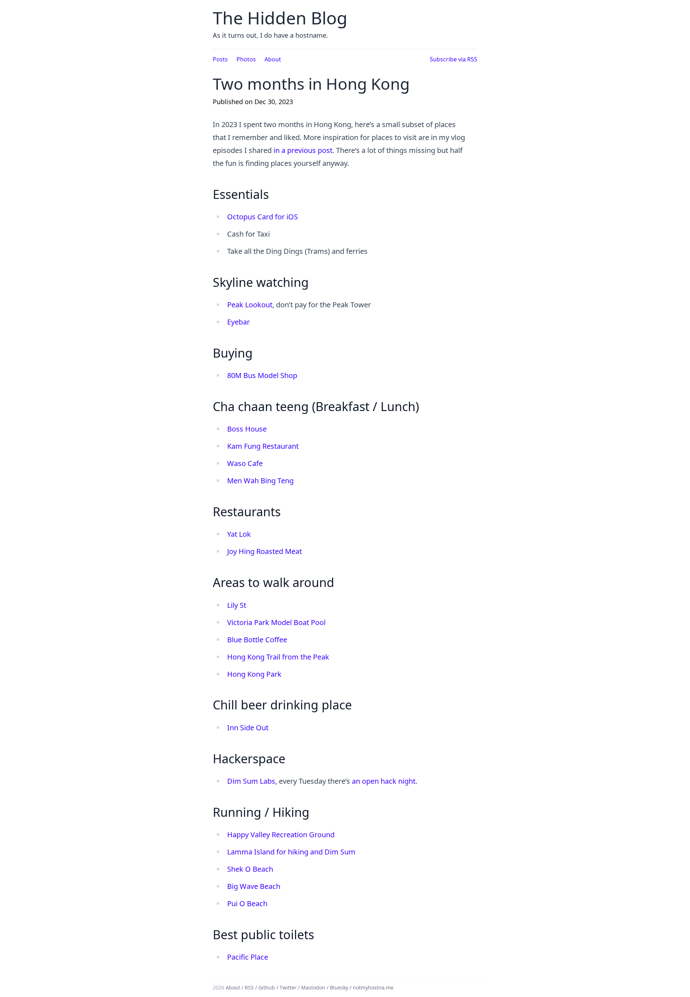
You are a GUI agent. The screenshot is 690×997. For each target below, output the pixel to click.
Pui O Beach (247, 903)
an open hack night (383, 781)
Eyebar (238, 322)
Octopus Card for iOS (262, 217)
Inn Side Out (247, 727)
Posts (220, 59)
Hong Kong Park (254, 674)
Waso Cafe (245, 463)
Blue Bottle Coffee (257, 639)
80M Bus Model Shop (262, 375)
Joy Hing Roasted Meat (264, 551)
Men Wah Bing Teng (260, 480)
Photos (246, 59)
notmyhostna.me (373, 987)
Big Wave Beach (253, 886)
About (272, 59)
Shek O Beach (250, 869)
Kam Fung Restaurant (263, 446)
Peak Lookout (249, 304)
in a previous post (302, 150)
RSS (249, 987)
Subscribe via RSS (453, 59)
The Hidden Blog (280, 17)
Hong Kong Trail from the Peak (278, 657)
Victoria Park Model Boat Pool (276, 622)
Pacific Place (247, 957)
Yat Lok (239, 534)
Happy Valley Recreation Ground (281, 834)
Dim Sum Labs (251, 781)
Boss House (247, 429)
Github (266, 987)
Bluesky (339, 987)
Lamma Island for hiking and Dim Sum (291, 852)
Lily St (236, 605)
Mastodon (313, 987)
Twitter (288, 987)
